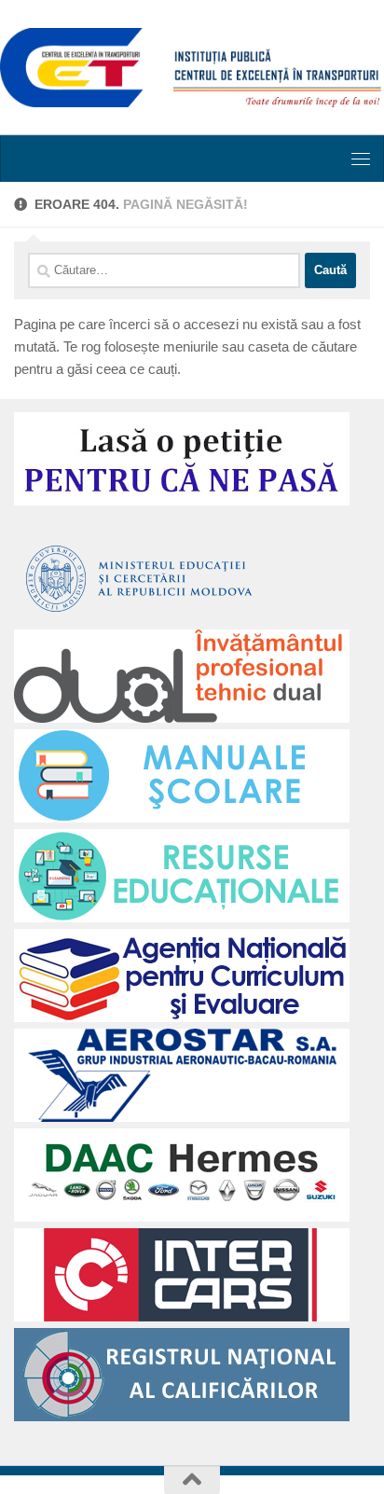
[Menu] (360, 158)
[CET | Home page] (192, 67)
